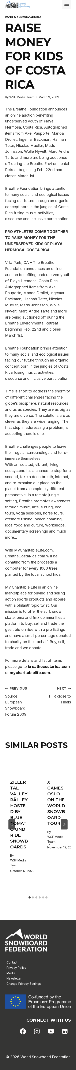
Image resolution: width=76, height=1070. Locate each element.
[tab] (29, 897)
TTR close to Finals (59, 695)
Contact (12, 962)
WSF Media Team (21, 97)
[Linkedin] (65, 1031)
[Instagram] (37, 1031)
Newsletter (14, 978)
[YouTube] (51, 1031)
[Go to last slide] (11, 824)
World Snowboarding (23, 17)
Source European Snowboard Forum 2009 (16, 701)
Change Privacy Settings (24, 983)
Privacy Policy (16, 967)
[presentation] (19, 764)
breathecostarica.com (49, 666)
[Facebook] (23, 1031)
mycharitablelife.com (30, 672)
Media (11, 973)
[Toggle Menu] (66, 4)
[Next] (64, 824)
